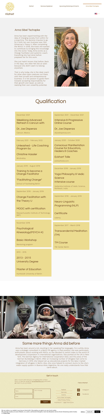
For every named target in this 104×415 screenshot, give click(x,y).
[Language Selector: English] (97, 13)
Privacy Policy (6, 413)
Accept (97, 411)
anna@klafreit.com (38, 381)
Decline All (89, 411)
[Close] (102, 412)
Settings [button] (83, 411)
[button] (71, 57)
